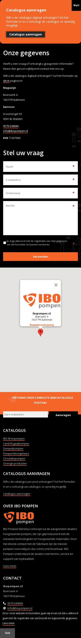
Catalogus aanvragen (16, 494)
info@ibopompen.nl (15, 131)
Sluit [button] (7, 633)
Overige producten (15, 463)
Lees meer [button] (8, 623)
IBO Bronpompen (14, 438)
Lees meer (9, 566)
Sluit (76, 5)
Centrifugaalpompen (16, 443)
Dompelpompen (13, 448)
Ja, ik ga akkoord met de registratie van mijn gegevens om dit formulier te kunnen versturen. (37, 242)
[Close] (56, 285)
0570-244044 (10, 126)
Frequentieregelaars (16, 453)
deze (6, 81)
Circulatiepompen (14, 458)
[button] (40, 332)
